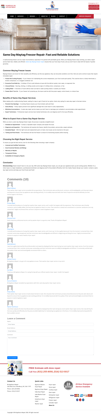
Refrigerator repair (54, 397)
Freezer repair (53, 400)
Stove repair (52, 387)
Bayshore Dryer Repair (41, 389)
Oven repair (52, 392)
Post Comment (12, 357)
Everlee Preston (11, 259)
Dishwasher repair (54, 395)
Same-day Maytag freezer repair (35, 61)
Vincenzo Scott (11, 218)
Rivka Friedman (11, 188)
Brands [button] (32, 16)
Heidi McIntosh (11, 244)
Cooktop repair (53, 390)
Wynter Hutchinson (12, 307)
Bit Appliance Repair (19, 412)
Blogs (53, 16)
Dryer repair (52, 384)
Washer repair (39, 404)
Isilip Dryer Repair (40, 392)
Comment (10, 334)
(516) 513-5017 (94, 8)
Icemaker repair (53, 403)
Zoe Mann (10, 270)
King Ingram (10, 229)
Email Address (11, 328)
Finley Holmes (11, 292)
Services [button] (20, 16)
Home (12, 16)
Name (9, 321)
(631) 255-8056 (94, 6)
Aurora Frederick (12, 281)
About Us (44, 16)
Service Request (85, 16)
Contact (62, 16)
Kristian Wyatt (11, 203)
